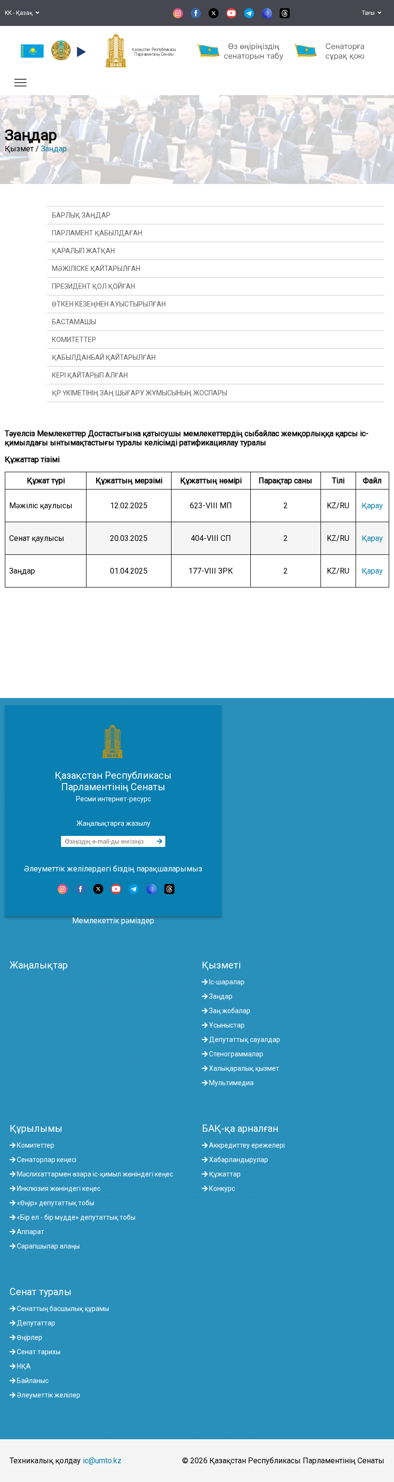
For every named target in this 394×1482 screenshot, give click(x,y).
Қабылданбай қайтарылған (104, 357)
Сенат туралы (41, 1292)
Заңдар (54, 148)
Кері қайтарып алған (90, 375)
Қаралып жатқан (83, 251)
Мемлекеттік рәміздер (113, 920)
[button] (80, 51)
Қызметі (221, 965)
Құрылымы (36, 1128)
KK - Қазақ (20, 13)
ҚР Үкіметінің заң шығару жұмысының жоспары (139, 393)
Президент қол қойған (93, 286)
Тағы (370, 13)
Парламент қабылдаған (97, 233)
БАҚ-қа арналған (240, 1128)
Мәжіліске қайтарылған (96, 268)
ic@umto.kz (102, 1460)
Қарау (372, 505)
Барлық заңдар (81, 215)
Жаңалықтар (39, 965)
